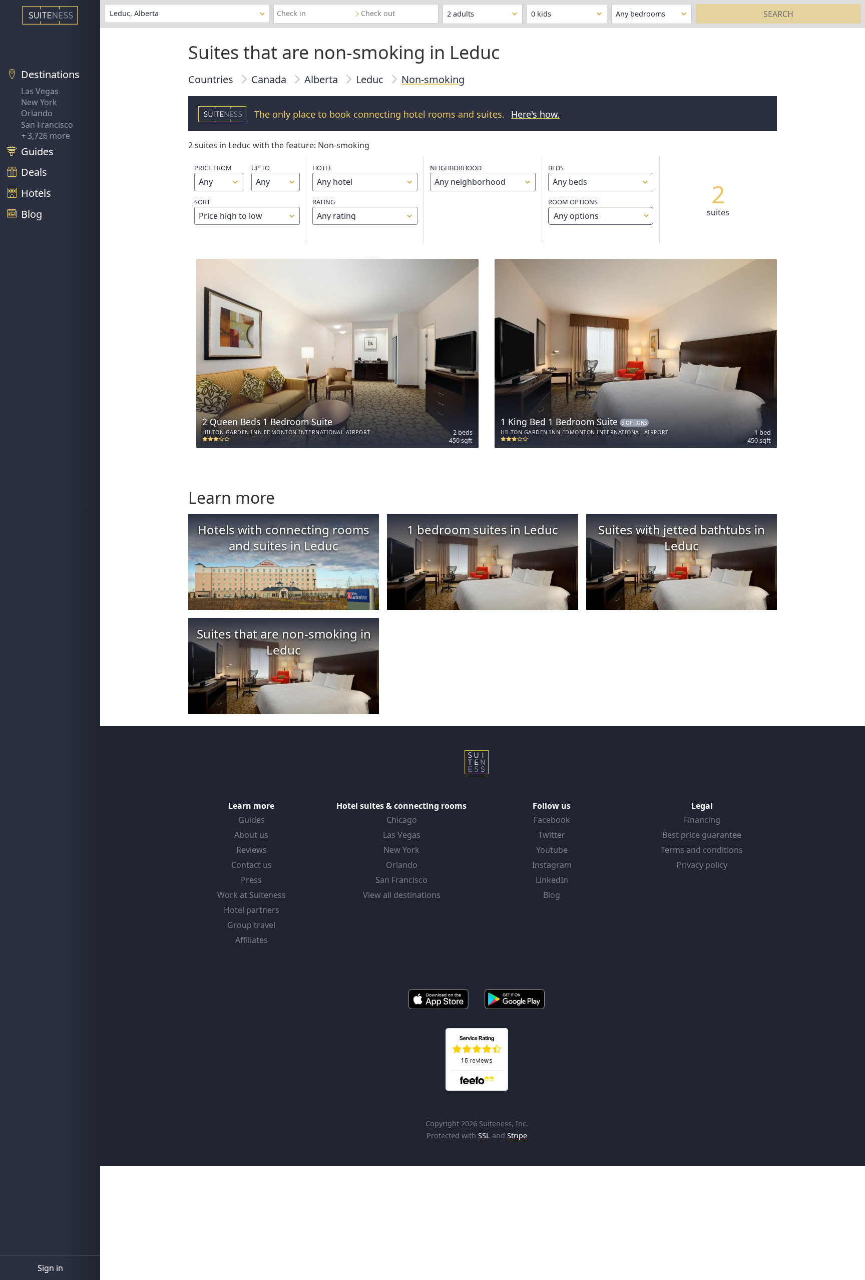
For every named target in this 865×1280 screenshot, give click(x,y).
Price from (213, 167)
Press (251, 879)
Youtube (552, 849)
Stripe (517, 1135)
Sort (202, 201)
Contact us (251, 864)
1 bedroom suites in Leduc (482, 529)
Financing (702, 819)
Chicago (401, 819)
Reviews (251, 849)
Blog (551, 894)
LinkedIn (552, 879)
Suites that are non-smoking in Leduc (284, 641)
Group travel (251, 924)
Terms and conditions (702, 849)
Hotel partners (251, 909)
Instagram (552, 864)
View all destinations (402, 894)
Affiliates (251, 939)
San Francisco (47, 124)
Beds (556, 167)
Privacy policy (701, 864)
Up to (260, 167)
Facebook (552, 819)
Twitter (551, 834)
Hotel (322, 167)
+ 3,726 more (45, 135)
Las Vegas (40, 91)
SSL (484, 1135)
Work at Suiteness (251, 894)
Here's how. (535, 114)
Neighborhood (456, 167)
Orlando (37, 113)
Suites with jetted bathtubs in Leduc (681, 537)
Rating (323, 201)
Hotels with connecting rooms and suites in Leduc (283, 537)
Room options (573, 209)
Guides (251, 819)
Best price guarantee (701, 834)
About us (251, 834)
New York (39, 102)
